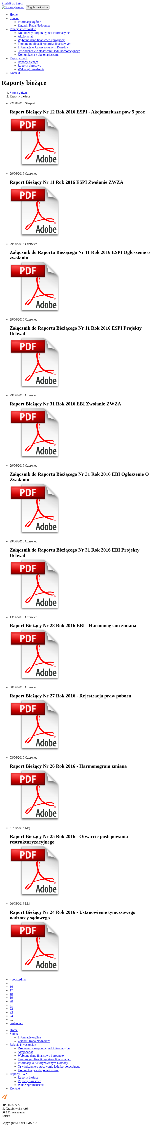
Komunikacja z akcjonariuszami (38, 54)
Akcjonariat (25, 36)
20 (11, 1001)
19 (11, 997)
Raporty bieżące (28, 62)
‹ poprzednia (18, 979)
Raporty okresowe (29, 65)
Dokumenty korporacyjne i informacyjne (44, 32)
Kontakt (15, 73)
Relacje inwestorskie (23, 29)
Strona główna (19, 92)
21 (11, 1005)
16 (11, 986)
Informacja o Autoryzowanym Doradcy (43, 47)
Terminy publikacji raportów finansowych (44, 43)
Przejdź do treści (12, 3)
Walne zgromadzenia (31, 69)
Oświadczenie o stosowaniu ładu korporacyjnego (49, 51)
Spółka (14, 18)
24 (11, 1016)
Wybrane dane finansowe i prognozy (41, 40)
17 (11, 990)
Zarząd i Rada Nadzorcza (34, 25)
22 (11, 1008)
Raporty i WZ (18, 58)
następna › (16, 1023)
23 (11, 1012)
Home (14, 14)
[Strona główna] (13, 7)
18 (11, 994)
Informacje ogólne (29, 22)
